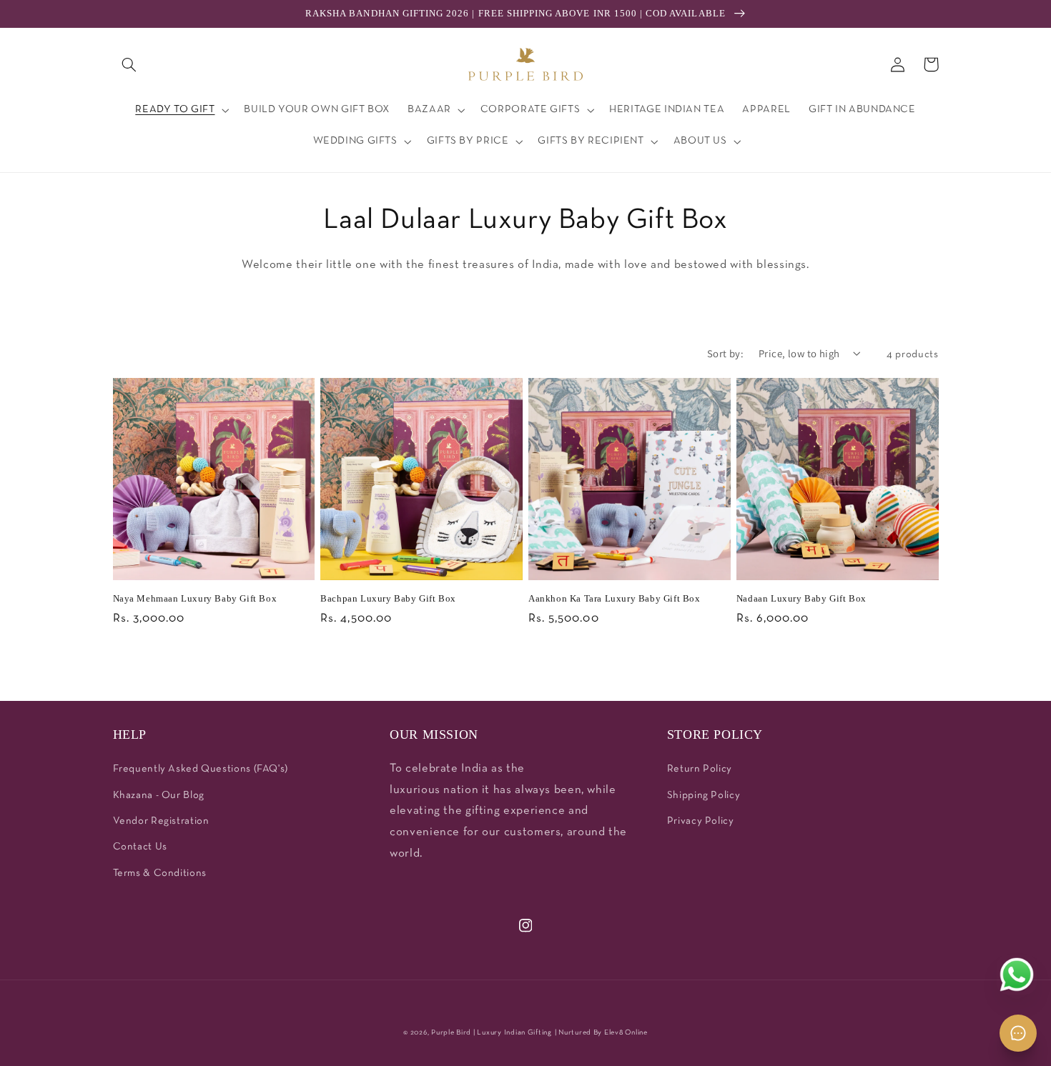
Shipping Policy (703, 795)
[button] (129, 64)
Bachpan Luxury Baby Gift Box (388, 598)
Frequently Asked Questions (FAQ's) (200, 769)
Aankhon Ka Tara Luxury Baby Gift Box (614, 598)
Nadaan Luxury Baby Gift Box (801, 598)
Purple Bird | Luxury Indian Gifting (491, 1033)
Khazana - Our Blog (158, 795)
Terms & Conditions (160, 873)
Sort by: (725, 353)
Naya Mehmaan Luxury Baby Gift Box (195, 598)
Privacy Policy (700, 821)
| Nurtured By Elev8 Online (601, 1033)
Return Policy (699, 769)
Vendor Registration (161, 821)
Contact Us (140, 847)
